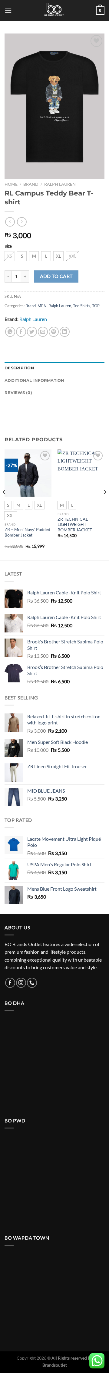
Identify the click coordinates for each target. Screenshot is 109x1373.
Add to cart (56, 276)
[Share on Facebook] (21, 332)
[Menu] (8, 10)
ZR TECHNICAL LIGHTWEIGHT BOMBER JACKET (75, 524)
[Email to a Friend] (43, 332)
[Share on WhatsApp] (10, 332)
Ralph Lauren (60, 184)
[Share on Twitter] (32, 332)
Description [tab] (19, 368)
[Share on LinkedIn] (65, 332)
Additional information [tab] (34, 380)
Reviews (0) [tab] (18, 392)
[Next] (105, 504)
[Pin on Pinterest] (54, 332)
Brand (30, 184)
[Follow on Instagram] (21, 983)
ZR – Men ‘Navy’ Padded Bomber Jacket (27, 532)
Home (11, 184)
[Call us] (32, 983)
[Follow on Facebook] (10, 983)
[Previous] (4, 504)
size (8, 246)
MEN (42, 305)
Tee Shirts (81, 305)
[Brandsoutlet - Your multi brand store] (54, 10)
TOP (96, 305)
